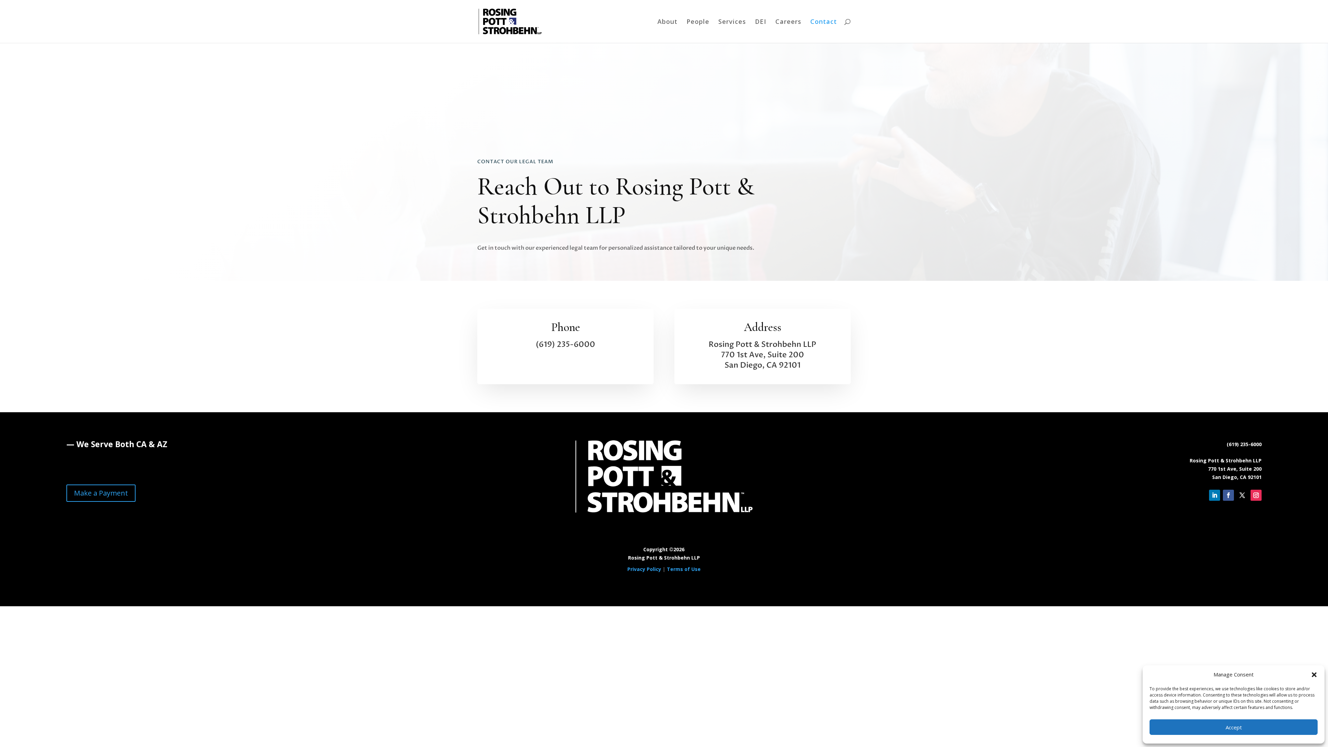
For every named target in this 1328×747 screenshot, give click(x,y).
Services (732, 22)
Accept (1234, 727)
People (697, 22)
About (667, 22)
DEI (760, 22)
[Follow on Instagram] (1256, 495)
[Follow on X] (1242, 495)
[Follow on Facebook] (1228, 495)
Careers (788, 22)
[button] (1314, 674)
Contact (823, 22)
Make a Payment (101, 493)
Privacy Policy (644, 569)
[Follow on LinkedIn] (1214, 495)
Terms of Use (684, 569)
